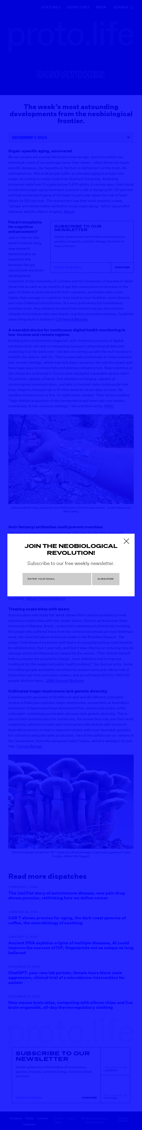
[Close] (126, 541)
